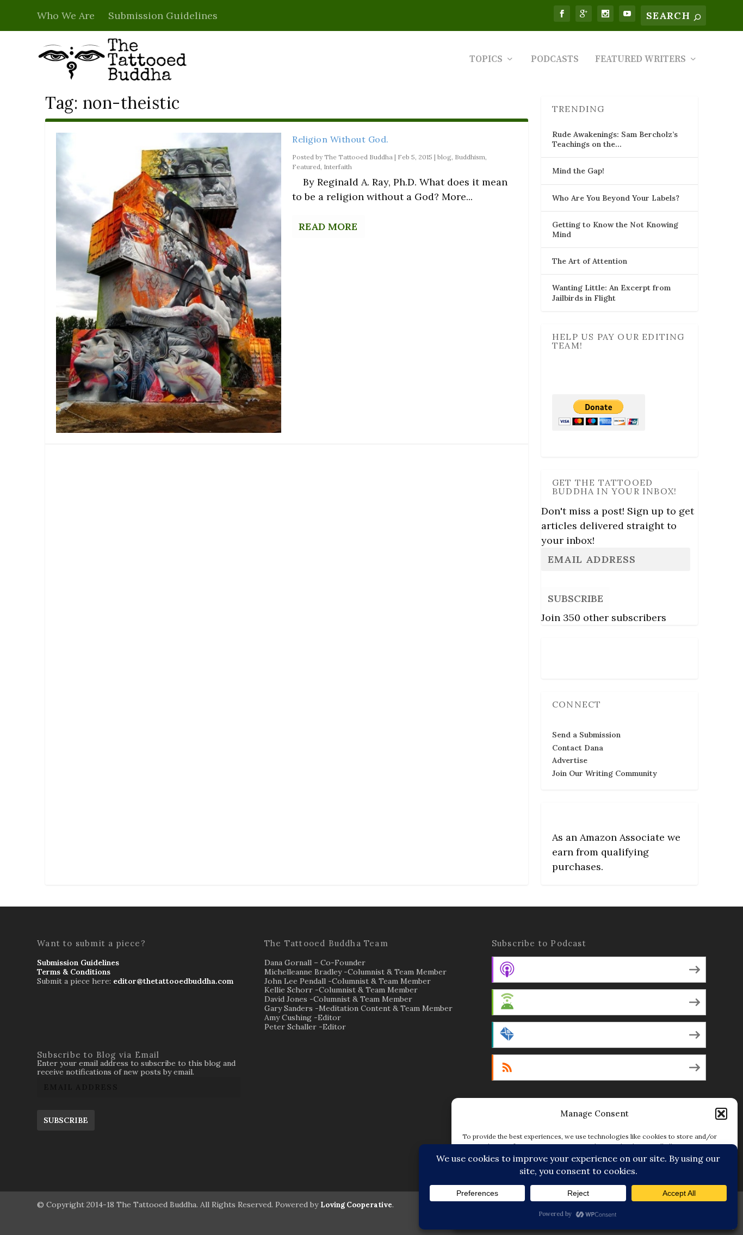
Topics (486, 60)
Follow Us (573, 651)
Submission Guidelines (163, 15)
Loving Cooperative (356, 1204)
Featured (306, 167)
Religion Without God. (340, 139)
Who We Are (66, 15)
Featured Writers (640, 60)
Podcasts (555, 60)
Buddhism (470, 157)
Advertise (569, 760)
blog (444, 157)
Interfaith (338, 167)
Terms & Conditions (73, 972)
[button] (721, 1113)
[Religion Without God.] (168, 283)
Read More (328, 226)
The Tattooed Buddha (358, 157)
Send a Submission (586, 735)
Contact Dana (577, 748)
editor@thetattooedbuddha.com (173, 981)
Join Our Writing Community (604, 773)
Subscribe (575, 598)
